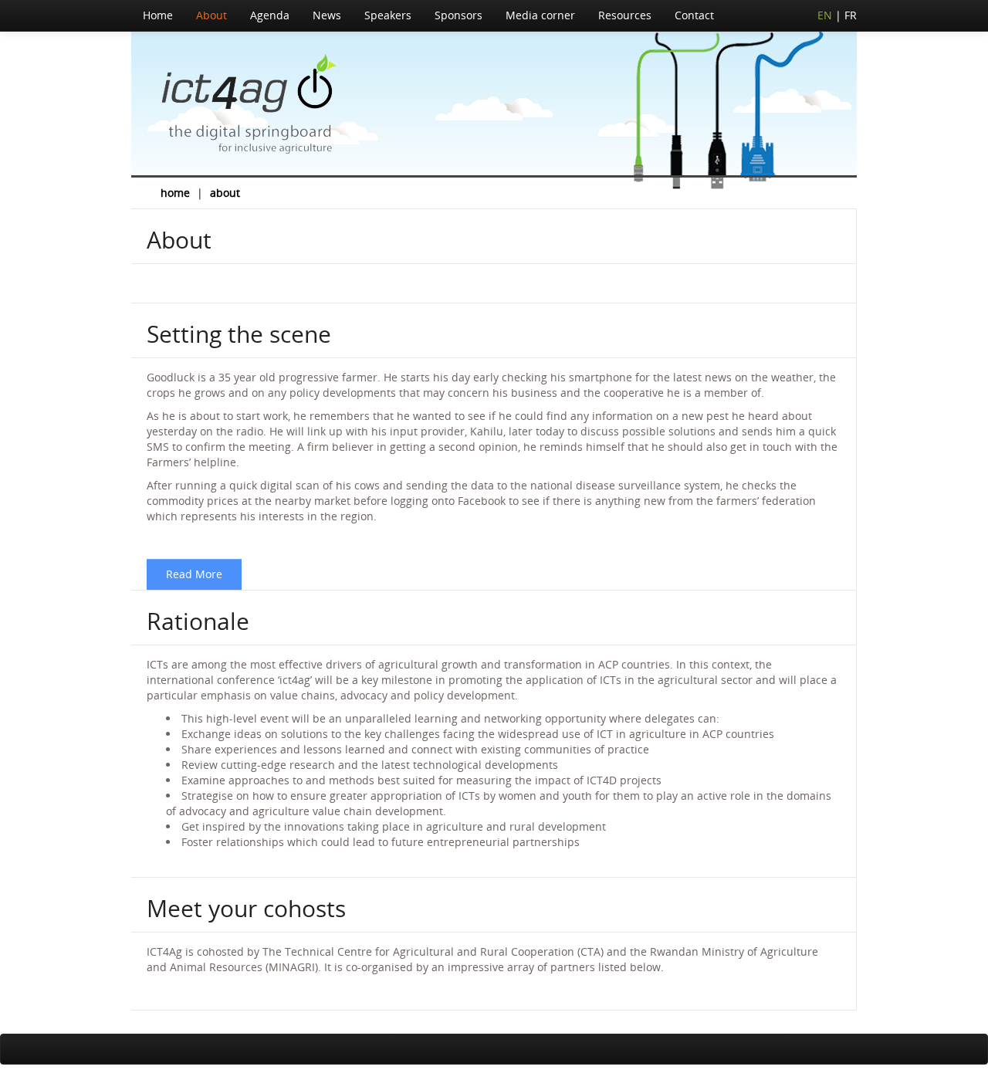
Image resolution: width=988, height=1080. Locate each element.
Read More (194, 574)
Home (158, 15)
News (327, 15)
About (211, 15)
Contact (694, 15)
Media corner (540, 15)
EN (824, 15)
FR (850, 15)
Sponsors (458, 15)
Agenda (269, 15)
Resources (624, 15)
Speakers (387, 15)
